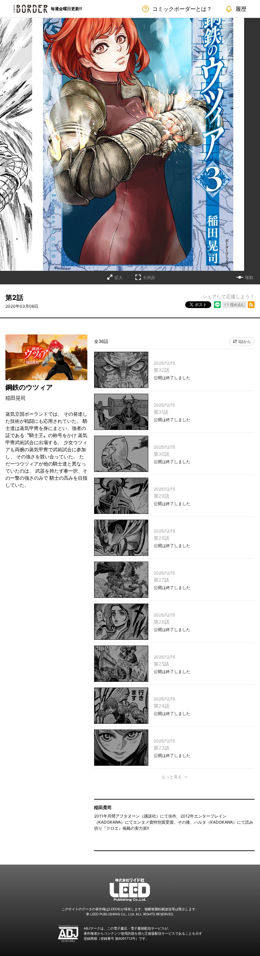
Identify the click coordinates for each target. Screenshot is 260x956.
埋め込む (237, 304)
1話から (244, 341)
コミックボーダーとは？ (182, 8)
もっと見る (171, 776)
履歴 (241, 8)
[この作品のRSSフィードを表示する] (251, 304)
